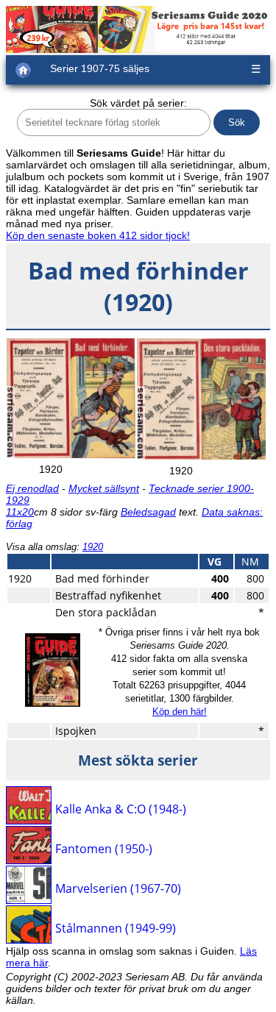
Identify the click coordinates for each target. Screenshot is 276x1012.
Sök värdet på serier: (138, 103)
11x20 (20, 512)
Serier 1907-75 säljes (99, 68)
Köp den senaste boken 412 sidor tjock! (98, 235)
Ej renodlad (32, 488)
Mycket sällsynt (103, 488)
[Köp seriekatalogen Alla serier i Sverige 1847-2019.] (52, 703)
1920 (92, 546)
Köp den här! (179, 711)
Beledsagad (148, 512)
